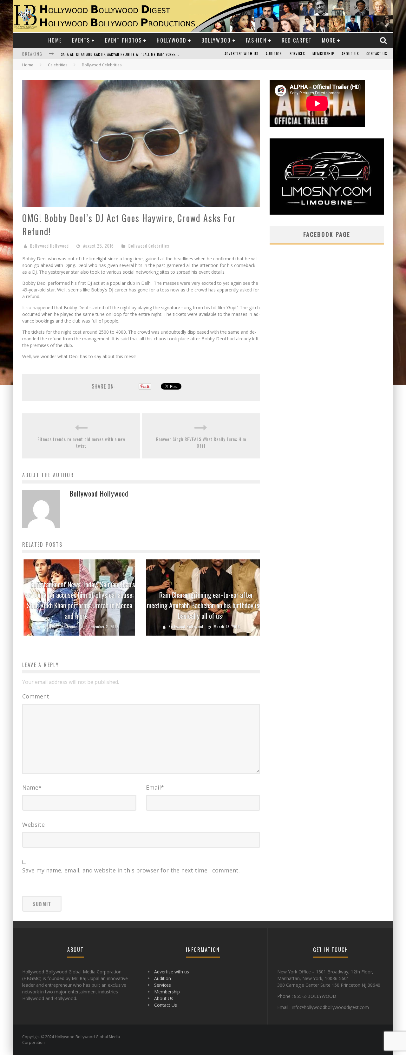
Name (32, 787)
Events (81, 40)
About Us (350, 53)
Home (55, 40)
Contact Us (376, 53)
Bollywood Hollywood (49, 246)
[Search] (384, 40)
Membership (323, 53)
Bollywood (216, 40)
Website (33, 824)
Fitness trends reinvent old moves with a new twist (81, 442)
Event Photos (123, 40)
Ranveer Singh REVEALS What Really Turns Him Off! (201, 442)
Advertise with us (241, 53)
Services (297, 53)
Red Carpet (297, 40)
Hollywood (172, 40)
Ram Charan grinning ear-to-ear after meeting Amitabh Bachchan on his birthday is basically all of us (203, 605)
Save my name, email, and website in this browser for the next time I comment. (131, 870)
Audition (274, 53)
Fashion (256, 40)
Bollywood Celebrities (148, 246)
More (329, 40)
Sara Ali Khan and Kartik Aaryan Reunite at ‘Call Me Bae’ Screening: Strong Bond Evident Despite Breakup (158, 54)
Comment (35, 696)
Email (155, 787)
